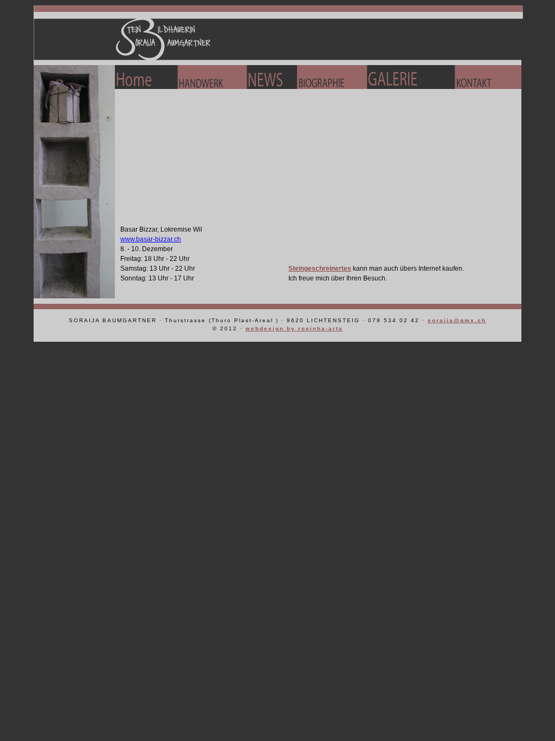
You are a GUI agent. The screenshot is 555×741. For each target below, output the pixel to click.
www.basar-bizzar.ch (150, 239)
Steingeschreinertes (319, 268)
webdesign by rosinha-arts (294, 328)
